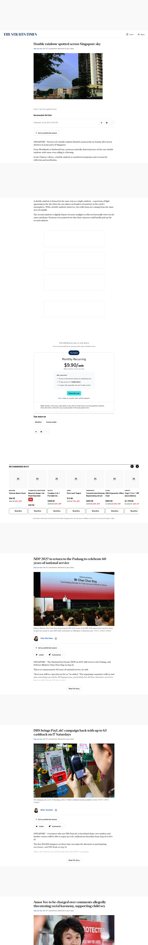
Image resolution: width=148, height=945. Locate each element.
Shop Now (18, 511)
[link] (20, 34)
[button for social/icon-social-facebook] (106, 123)
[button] (130, 34)
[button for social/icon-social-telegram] (101, 123)
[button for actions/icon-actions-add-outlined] (55, 638)
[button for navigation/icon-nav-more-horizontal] (112, 123)
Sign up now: (38, 48)
